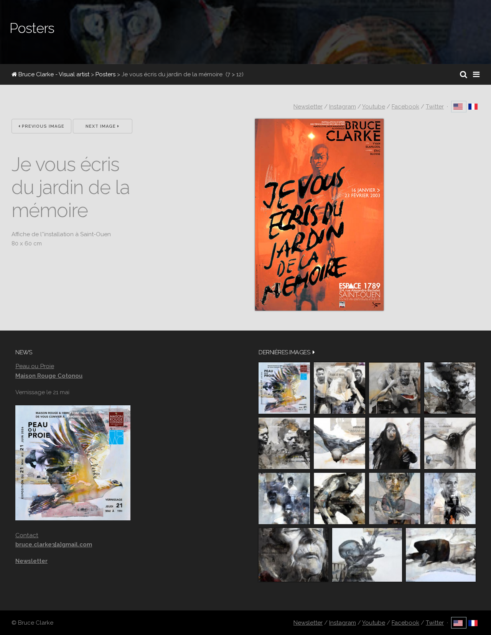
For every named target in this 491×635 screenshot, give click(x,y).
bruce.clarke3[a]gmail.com (53, 544)
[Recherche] (463, 74)
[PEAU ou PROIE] (284, 388)
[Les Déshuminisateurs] (450, 443)
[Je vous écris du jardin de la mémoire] (319, 308)
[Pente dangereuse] (339, 443)
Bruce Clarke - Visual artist (53, 74)
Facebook (405, 106)
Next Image (101, 126)
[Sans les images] (284, 443)
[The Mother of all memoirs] (394, 498)
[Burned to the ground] (441, 555)
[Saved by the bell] (450, 498)
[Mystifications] (394, 443)
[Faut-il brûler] (339, 388)
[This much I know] (293, 555)
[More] (314, 352)
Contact (26, 535)
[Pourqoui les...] (394, 388)
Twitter (435, 106)
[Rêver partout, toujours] (339, 498)
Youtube (373, 106)
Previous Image (42, 126)
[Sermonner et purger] (284, 498)
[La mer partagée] (450, 388)
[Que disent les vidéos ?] (367, 555)
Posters (105, 74)
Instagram (342, 106)
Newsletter (308, 106)
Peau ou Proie (34, 366)
